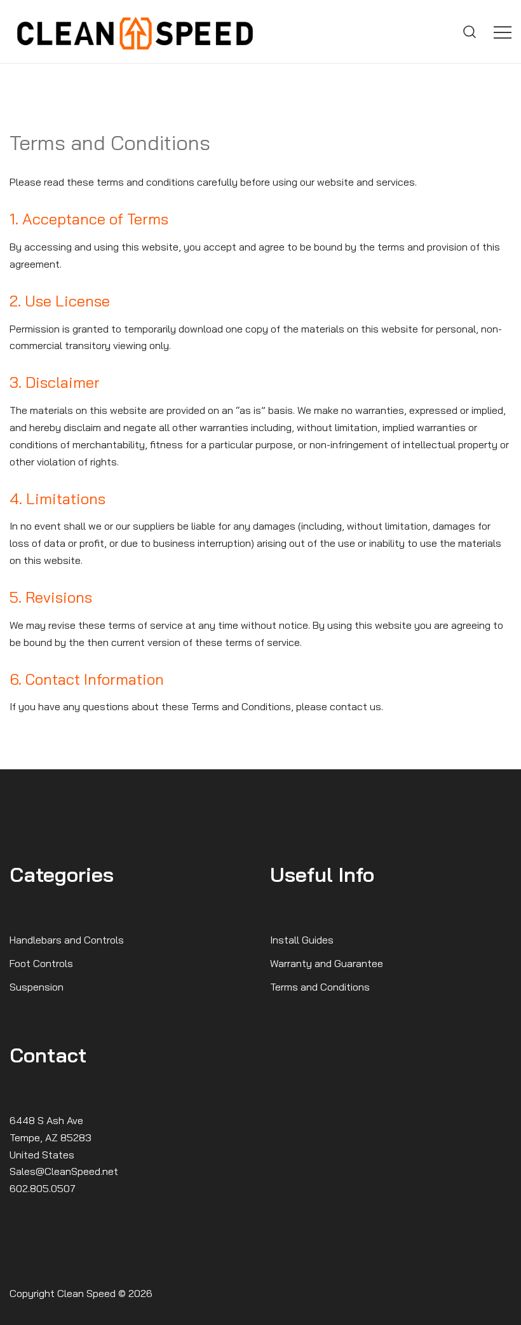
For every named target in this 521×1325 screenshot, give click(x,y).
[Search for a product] (470, 32)
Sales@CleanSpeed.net (64, 1171)
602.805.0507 (43, 1188)
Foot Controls (41, 963)
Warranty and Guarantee (326, 963)
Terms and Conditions (320, 986)
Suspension (37, 986)
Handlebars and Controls (67, 939)
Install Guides (302, 939)
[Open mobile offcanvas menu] (502, 31)
